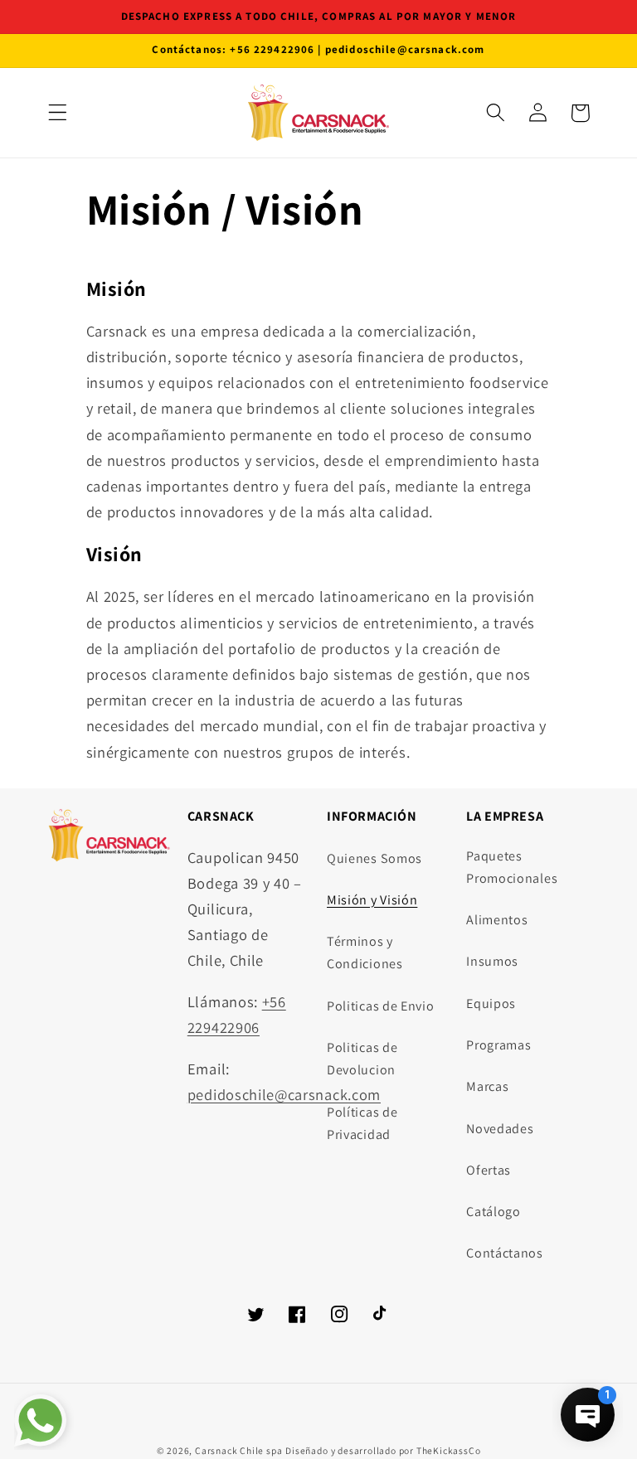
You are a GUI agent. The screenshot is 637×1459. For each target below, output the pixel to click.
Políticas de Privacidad (362, 1123)
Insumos (492, 961)
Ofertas (488, 1170)
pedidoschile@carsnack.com (284, 1094)
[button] (57, 113)
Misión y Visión (372, 900)
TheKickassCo (448, 1450)
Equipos (491, 1003)
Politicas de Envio (380, 1006)
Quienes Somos (374, 858)
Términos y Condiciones (365, 952)
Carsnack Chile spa (239, 1450)
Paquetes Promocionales (511, 867)
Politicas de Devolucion (362, 1058)
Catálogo (493, 1211)
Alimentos (497, 919)
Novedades (499, 1128)
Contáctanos (504, 1253)
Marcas (487, 1086)
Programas (498, 1045)
